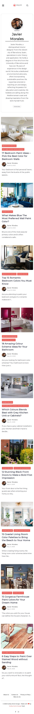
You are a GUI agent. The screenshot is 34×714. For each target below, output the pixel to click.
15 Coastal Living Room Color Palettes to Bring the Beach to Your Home (16, 537)
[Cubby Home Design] (18, 5)
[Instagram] (18, 711)
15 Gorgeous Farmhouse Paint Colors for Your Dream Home (15, 599)
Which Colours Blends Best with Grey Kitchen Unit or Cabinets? (15, 412)
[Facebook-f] (15, 711)
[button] (3, 5)
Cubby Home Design (15, 706)
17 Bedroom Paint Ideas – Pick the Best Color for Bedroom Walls (16, 156)
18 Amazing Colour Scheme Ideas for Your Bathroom (14, 346)
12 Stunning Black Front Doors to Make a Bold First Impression (17, 475)
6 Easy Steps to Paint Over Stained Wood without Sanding (17, 659)
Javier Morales (12, 163)
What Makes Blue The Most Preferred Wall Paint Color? (16, 218)
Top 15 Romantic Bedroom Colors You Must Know (17, 280)
